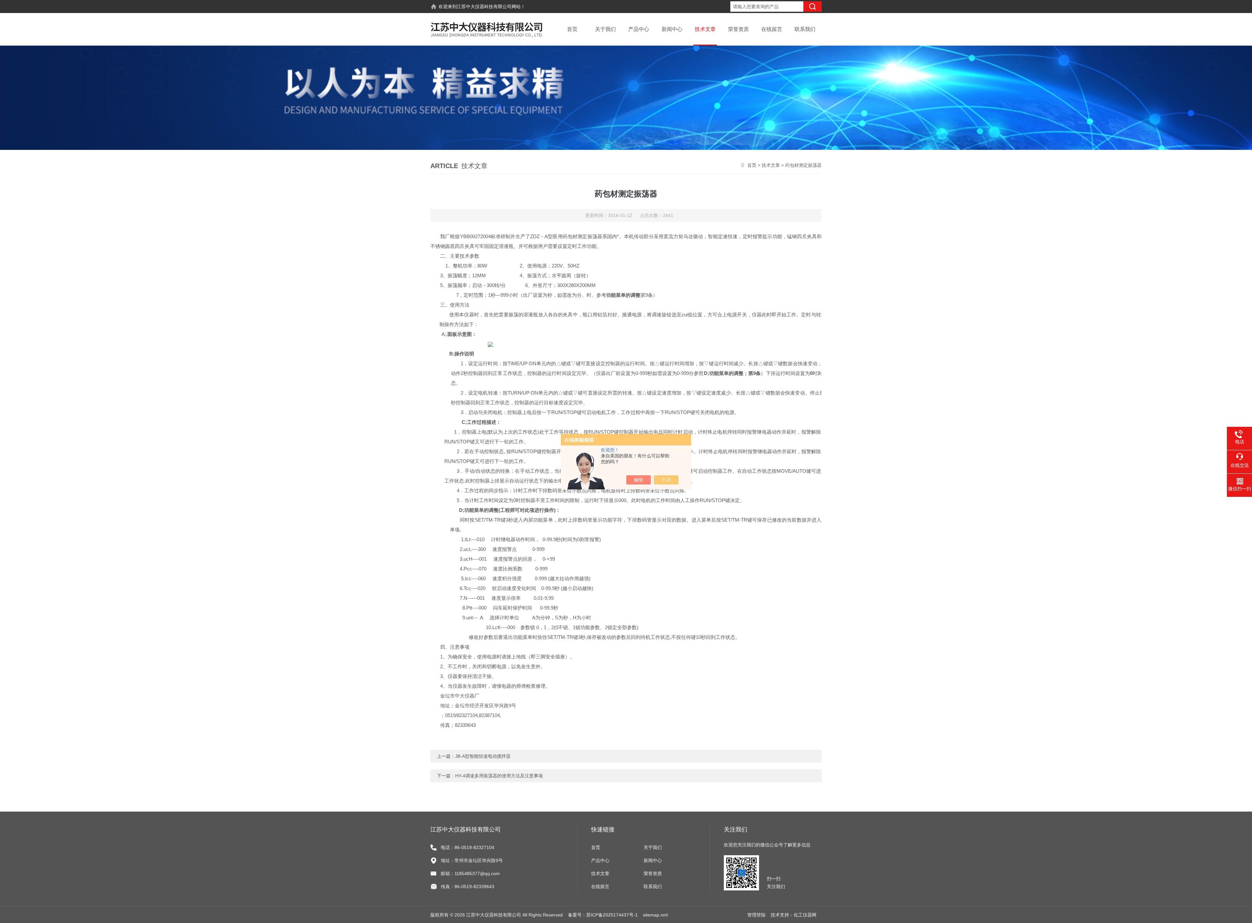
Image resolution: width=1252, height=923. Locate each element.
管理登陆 (756, 914)
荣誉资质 (738, 29)
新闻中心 (672, 29)
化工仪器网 (805, 914)
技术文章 (705, 29)
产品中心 (638, 29)
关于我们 (605, 29)
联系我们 (805, 29)
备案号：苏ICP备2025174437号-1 (603, 914)
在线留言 (771, 29)
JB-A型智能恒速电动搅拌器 (483, 756)
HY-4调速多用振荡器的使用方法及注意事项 (499, 775)
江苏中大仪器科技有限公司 (484, 6)
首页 (572, 29)
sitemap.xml (655, 914)
